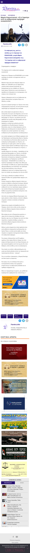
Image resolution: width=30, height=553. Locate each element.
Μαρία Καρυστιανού (18, 316)
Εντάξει (9, 550)
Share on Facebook (19, 45)
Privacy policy (19, 550)
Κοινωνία (11, 15)
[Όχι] (27, 548)
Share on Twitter (23, 45)
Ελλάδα (3, 15)
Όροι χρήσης (15, 542)
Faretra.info (7, 44)
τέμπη (26, 315)
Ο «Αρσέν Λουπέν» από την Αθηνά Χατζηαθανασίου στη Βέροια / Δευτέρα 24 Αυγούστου (15, 495)
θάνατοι (10, 315)
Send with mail (26, 45)
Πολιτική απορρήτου (15, 540)
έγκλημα (4, 315)
